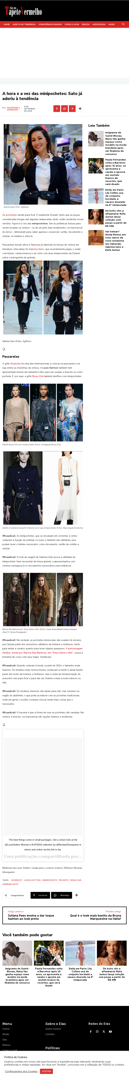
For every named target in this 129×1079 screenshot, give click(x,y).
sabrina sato (10, 884)
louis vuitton (32, 880)
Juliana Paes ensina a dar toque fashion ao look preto (31, 917)
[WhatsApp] (64, 108)
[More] (80, 108)
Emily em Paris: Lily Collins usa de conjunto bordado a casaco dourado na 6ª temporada (80, 974)
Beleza (6, 1045)
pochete (64, 880)
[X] (72, 108)
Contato (50, 1034)
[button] (123, 24)
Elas (4, 1039)
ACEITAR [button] (46, 1071)
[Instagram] (97, 1031)
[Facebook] (56, 108)
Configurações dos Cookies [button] (21, 1071)
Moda (5, 1034)
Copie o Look (9, 1050)
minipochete (49, 880)
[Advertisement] (64, 53)
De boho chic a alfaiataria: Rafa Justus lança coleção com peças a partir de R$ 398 (115, 218)
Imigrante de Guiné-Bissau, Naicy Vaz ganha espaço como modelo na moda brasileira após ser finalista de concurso (17, 975)
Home (6, 1028)
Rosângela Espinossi (13, 109)
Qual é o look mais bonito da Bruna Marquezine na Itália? (95, 917)
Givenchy (16, 880)
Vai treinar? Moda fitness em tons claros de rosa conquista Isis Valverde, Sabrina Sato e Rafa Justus (115, 240)
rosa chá (75, 880)
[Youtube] (110, 1031)
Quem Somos (53, 1028)
